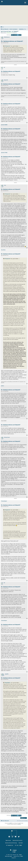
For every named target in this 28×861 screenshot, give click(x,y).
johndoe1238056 (4, 124)
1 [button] (13, 35)
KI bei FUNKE (18, 845)
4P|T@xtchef (7, 46)
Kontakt (21, 842)
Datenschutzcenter (17, 840)
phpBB (10, 823)
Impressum (8, 840)
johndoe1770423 (4, 152)
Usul (5, 185)
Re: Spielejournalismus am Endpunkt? (12, 41)
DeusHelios (3, 249)
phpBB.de (19, 824)
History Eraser (7, 437)
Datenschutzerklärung (11, 842)
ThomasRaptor (4, 620)
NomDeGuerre (7, 37)
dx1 (4, 67)
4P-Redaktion (9, 845)
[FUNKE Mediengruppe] (14, 851)
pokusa (2, 385)
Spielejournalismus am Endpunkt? (10, 31)
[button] (11, 35)
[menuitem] (2, 27)
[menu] (25, 3)
